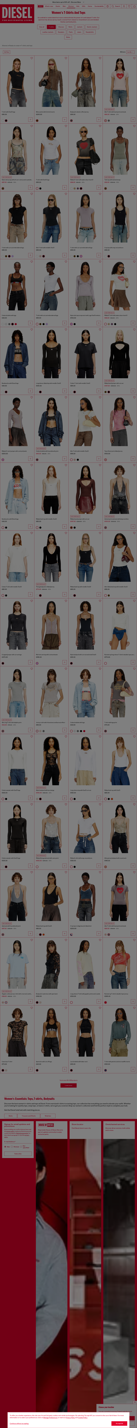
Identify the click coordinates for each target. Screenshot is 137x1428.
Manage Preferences (50, 1417)
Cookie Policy (82, 1417)
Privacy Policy (70, 1417)
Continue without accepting (19, 1423)
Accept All (119, 1423)
